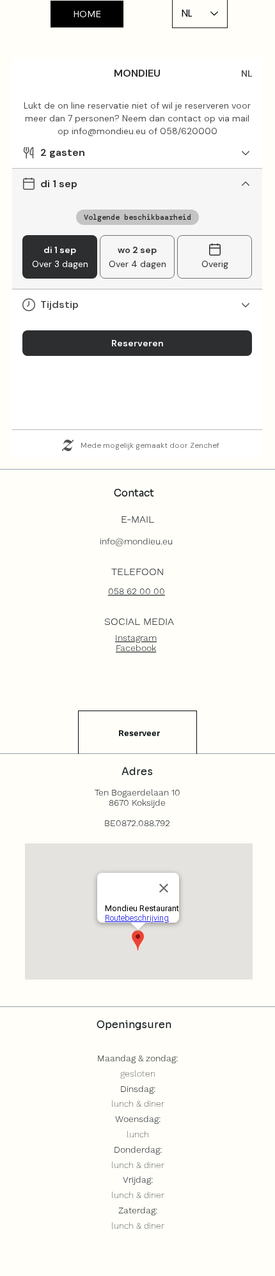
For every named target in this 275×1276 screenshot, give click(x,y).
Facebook (136, 648)
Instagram (136, 638)
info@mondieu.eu (136, 541)
